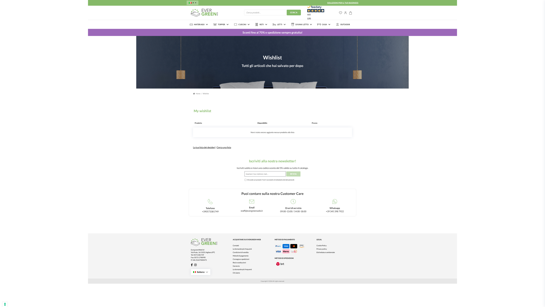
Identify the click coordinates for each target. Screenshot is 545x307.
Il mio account (345, 12)
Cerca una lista (224, 147)
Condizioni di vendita (241, 252)
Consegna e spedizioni (241, 259)
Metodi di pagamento (241, 256)
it (193, 3)
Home (198, 94)
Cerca (293, 12)
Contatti (236, 245)
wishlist (340, 13)
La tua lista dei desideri (204, 147)
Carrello (350, 12)
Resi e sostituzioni (239, 263)
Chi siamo (236, 273)
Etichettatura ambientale (325, 252)
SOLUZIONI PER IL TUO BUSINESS (342, 3)
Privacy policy (321, 249)
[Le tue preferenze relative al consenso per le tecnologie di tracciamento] (5, 304)
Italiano (201, 272)
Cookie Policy (321, 245)
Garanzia (236, 266)
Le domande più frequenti (242, 249)
